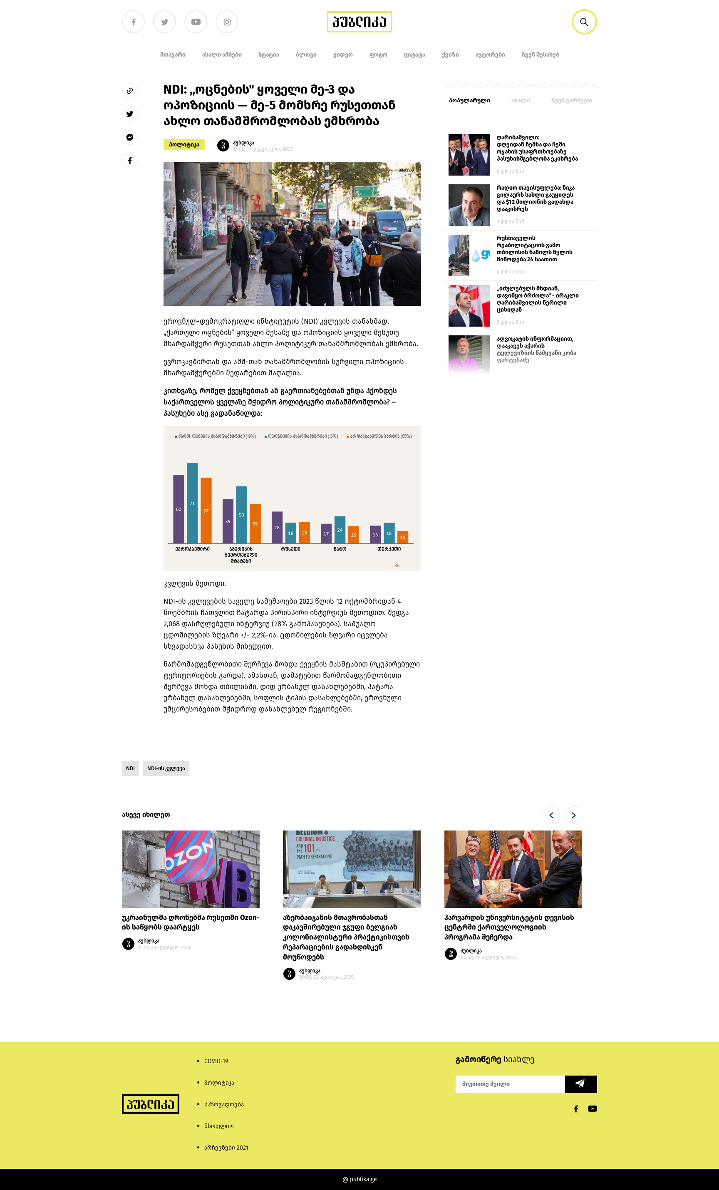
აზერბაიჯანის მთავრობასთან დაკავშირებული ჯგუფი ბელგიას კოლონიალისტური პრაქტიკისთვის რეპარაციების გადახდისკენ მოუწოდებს (346, 937)
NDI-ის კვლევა (166, 768)
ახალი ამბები (222, 54)
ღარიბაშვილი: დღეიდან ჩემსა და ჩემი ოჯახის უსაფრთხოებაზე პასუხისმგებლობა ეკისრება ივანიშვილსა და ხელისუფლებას (537, 148)
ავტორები (490, 54)
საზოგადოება (224, 1104)
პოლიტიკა (184, 144)
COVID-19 (216, 1061)
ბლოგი (306, 54)
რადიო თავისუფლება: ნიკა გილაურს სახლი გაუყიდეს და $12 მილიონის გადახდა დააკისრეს (536, 198)
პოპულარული (469, 100)
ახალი (520, 100)
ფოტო (378, 54)
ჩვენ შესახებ (540, 54)
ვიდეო (343, 54)
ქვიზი (450, 54)
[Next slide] (574, 815)
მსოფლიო (219, 1126)
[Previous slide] (551, 815)
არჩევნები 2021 (226, 1147)
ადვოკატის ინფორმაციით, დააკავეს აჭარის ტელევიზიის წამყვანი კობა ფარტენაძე (536, 349)
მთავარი (173, 54)
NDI (130, 768)
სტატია (268, 54)
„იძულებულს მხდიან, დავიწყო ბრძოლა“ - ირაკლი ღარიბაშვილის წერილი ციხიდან (538, 299)
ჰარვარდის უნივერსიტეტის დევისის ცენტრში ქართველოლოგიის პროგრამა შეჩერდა (509, 927)
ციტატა (414, 54)
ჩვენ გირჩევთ (571, 100)
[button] (584, 22)
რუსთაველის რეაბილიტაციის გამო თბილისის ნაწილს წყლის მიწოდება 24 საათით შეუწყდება (535, 249)
